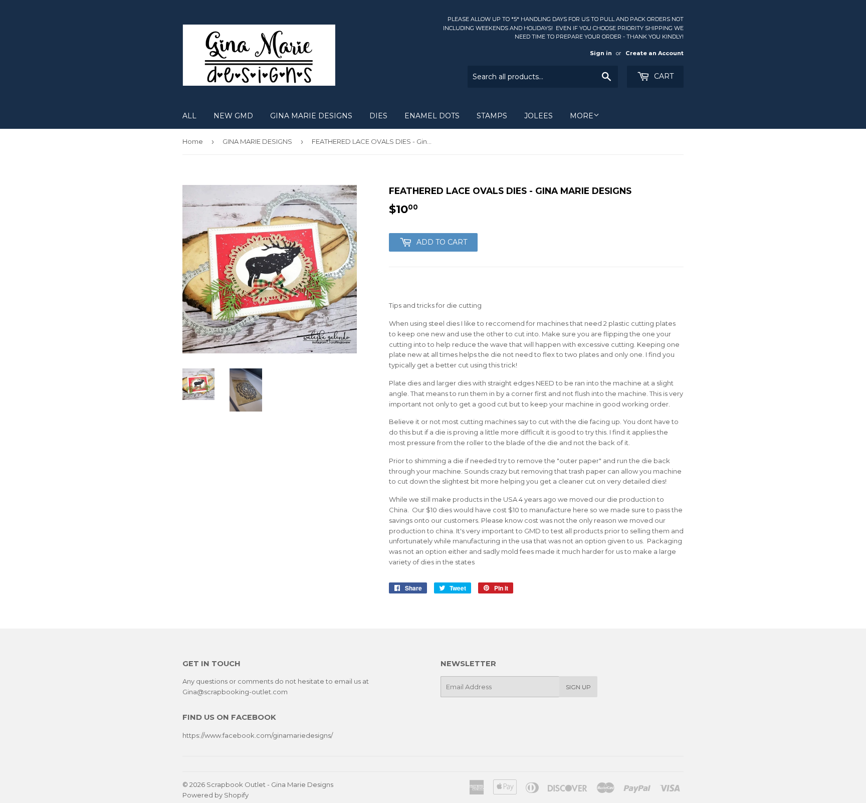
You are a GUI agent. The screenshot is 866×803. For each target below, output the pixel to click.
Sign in (601, 53)
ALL (189, 115)
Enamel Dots (432, 115)
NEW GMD (233, 115)
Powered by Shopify (215, 795)
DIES (378, 115)
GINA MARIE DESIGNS (311, 115)
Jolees (538, 115)
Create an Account (654, 53)
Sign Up (578, 687)
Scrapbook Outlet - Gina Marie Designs (269, 784)
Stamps (492, 115)
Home (192, 141)
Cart (663, 76)
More (581, 115)
